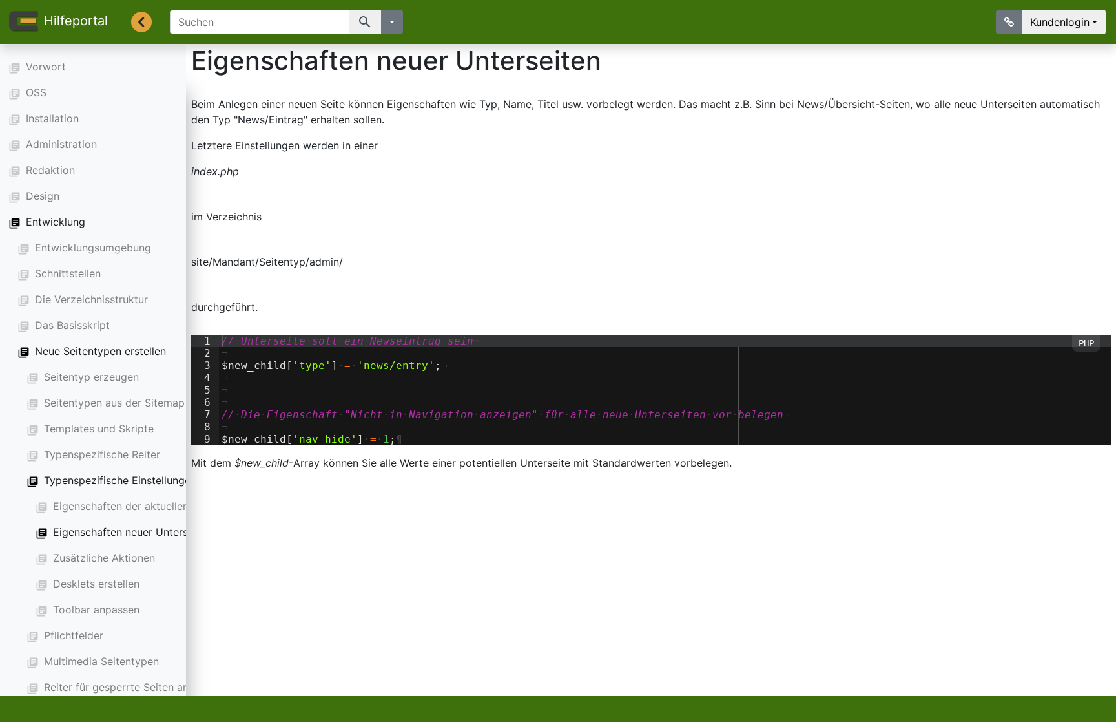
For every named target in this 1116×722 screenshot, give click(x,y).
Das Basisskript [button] (72, 325)
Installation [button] (52, 118)
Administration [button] (61, 144)
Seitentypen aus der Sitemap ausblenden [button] (143, 402)
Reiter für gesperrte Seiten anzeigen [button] (132, 687)
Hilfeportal (76, 20)
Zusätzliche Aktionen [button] (104, 557)
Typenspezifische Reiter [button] (102, 454)
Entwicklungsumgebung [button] (93, 247)
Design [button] (42, 195)
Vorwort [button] (46, 66)
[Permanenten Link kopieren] (1009, 22)
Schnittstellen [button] (68, 273)
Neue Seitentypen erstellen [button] (100, 351)
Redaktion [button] (50, 170)
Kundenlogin (1060, 22)
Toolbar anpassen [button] (96, 609)
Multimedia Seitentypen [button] (101, 661)
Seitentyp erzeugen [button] (91, 376)
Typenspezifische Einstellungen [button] (120, 480)
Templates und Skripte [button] (99, 428)
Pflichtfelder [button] (73, 635)
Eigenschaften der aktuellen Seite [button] (134, 506)
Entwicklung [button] (55, 221)
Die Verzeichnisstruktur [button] (91, 299)
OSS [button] (36, 92)
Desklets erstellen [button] (96, 583)
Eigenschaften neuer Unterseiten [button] (132, 532)
